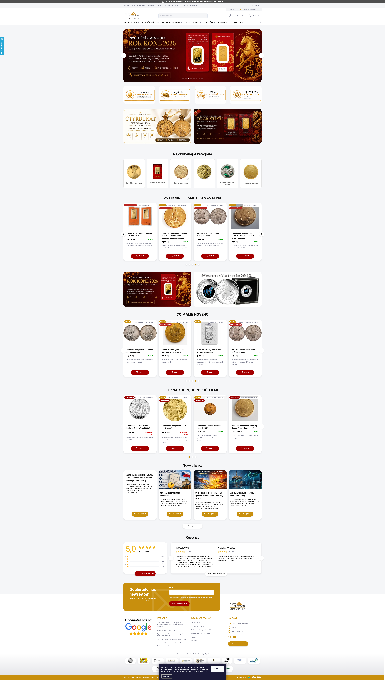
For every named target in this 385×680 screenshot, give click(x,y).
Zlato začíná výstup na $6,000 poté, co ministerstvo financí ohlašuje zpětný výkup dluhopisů (170, 624)
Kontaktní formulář (238, 644)
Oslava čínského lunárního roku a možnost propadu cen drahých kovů (170, 644)
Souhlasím (217, 669)
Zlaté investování (180, 654)
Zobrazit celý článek (140, 514)
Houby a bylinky (205, 654)
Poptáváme (194, 637)
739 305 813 (236, 627)
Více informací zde (200, 672)
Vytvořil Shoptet (241, 677)
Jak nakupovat (128, 5)
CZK (255, 5)
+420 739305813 (237, 631)
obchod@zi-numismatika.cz (240, 623)
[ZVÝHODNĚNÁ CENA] (139, 217)
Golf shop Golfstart (193, 654)
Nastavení (166, 676)
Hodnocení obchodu (189, 5)
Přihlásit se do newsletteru (179, 604)
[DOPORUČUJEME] (175, 409)
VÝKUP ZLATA (195, 640)
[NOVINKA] (139, 334)
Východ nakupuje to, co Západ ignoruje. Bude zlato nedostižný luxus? (171, 635)
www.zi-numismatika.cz (183, 667)
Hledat (205, 15)
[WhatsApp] (229, 636)
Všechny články (192, 526)
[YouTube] (234, 636)
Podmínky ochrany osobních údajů (169, 5)
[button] (127, 55)
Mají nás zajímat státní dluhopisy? (167, 630)
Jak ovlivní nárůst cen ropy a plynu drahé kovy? (171, 639)
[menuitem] (131, 22)
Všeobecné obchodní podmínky (145, 5)
